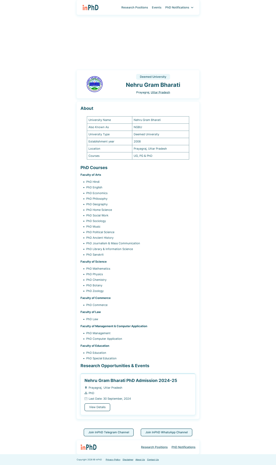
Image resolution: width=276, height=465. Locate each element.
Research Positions (134, 7)
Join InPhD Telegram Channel (108, 432)
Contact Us (153, 459)
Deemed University (153, 76)
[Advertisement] (138, 44)
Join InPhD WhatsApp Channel (166, 432)
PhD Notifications (177, 7)
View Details (97, 407)
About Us (140, 459)
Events (156, 7)
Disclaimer (128, 459)
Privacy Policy (113, 459)
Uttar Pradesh (160, 92)
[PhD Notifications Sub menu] (192, 7)
